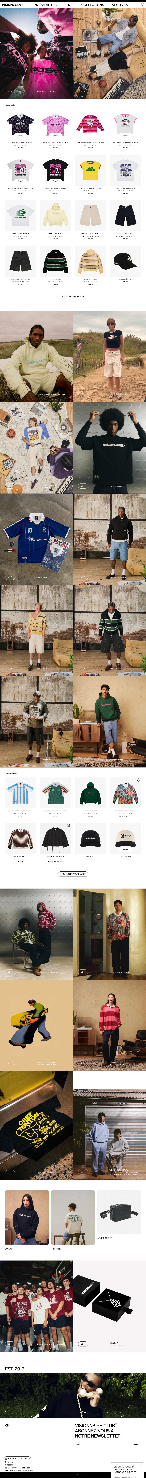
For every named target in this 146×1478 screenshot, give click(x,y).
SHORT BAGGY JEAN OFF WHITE (90, 233)
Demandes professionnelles (17, 1468)
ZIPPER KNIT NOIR (55, 279)
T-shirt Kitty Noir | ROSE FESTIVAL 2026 (55, 188)
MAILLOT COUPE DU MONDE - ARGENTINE (20, 811)
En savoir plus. (93, 1475)
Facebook (9, 1465)
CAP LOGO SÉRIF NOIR (125, 279)
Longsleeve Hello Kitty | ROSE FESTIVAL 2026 (90, 142)
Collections (92, 5)
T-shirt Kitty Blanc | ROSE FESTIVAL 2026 (20, 188)
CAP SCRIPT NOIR (125, 856)
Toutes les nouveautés (73, 297)
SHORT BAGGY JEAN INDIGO (125, 233)
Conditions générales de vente (19, 1471)
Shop (69, 5)
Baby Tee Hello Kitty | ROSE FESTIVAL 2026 (125, 142)
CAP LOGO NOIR (90, 856)
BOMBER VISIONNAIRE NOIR (55, 856)
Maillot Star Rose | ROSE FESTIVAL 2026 (55, 142)
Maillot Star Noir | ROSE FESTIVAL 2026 (20, 142)
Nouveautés (46, 5)
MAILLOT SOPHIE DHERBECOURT (125, 811)
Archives (120, 5)
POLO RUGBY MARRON (21, 856)
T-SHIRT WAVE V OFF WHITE (20, 233)
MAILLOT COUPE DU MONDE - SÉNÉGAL (56, 811)
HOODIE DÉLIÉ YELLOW (55, 233)
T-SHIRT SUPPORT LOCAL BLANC (125, 188)
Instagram (9, 1462)
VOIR (10, 91)
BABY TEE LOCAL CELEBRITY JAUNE (90, 188)
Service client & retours (18, 1458)
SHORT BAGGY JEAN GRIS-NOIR (20, 279)
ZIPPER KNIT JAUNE (90, 279)
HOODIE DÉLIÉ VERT (90, 811)
